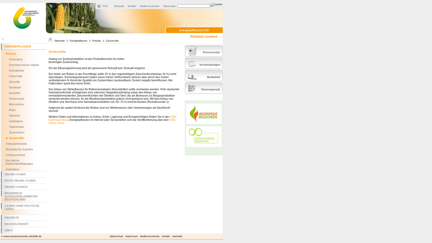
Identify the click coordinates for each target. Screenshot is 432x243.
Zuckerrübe (16, 138)
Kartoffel (14, 93)
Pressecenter (211, 52)
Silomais (14, 115)
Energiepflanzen (78, 40)
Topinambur (16, 126)
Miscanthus (16, 104)
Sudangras (16, 121)
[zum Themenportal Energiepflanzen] (198, 30)
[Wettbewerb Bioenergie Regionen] (204, 114)
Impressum (169, 6)
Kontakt (132, 6)
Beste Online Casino (20, 180)
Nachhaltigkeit (16, 224)
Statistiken (12, 169)
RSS (105, 6)
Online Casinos (16, 187)
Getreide (14, 81)
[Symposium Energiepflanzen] (204, 125)
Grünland (15, 87)
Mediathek (213, 77)
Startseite (119, 6)
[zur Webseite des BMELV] (204, 25)
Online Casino (15, 174)
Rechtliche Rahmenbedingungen (19, 162)
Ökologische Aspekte (19, 149)
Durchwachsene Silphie (24, 65)
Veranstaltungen (209, 64)
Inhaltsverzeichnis (150, 6)
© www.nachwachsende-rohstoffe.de (21, 236)
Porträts (96, 40)
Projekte (11, 217)
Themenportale (210, 89)
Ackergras (16, 59)
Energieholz (16, 70)
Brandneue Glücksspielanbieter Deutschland (21, 196)
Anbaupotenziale (16, 143)
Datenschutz (116, 236)
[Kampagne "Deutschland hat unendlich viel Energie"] (204, 138)
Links (8, 230)
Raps (12, 110)
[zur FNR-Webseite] (23, 33)
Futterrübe (15, 76)
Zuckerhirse (17, 132)
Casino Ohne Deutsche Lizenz (21, 207)
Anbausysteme (15, 155)
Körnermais (16, 98)
